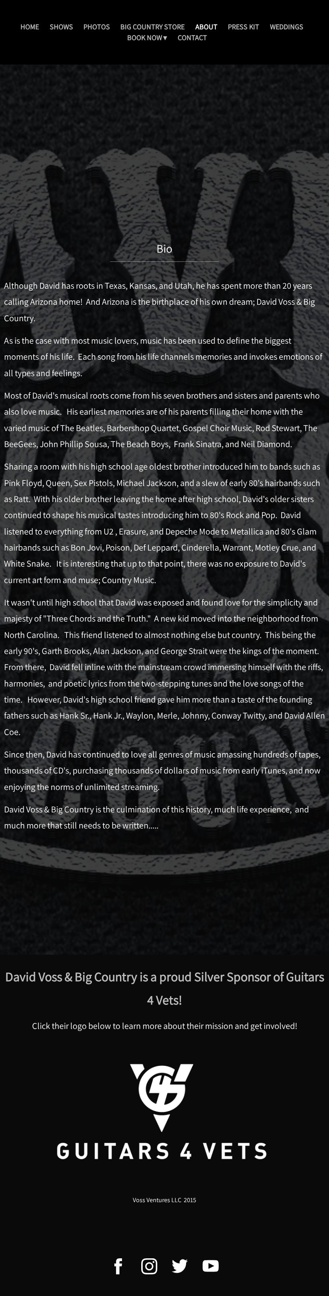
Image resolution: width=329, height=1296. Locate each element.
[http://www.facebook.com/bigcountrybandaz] (118, 1266)
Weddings (286, 26)
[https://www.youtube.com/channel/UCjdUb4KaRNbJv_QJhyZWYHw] (211, 1266)
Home (29, 26)
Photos (96, 26)
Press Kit (243, 26)
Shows (61, 26)
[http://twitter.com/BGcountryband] (180, 1266)
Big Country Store (152, 26)
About (206, 26)
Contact (192, 37)
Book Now (144, 37)
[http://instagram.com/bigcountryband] (149, 1266)
